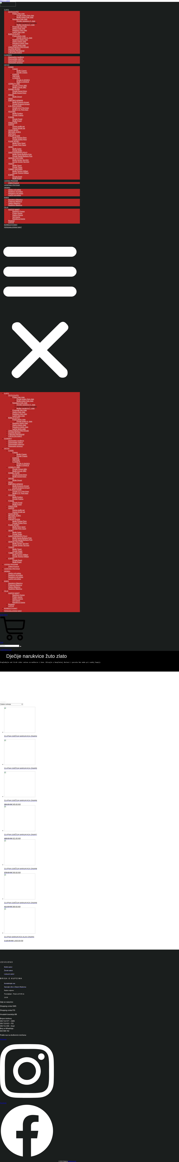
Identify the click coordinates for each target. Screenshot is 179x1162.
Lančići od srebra (14, 195)
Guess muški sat (18, 126)
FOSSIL (11, 117)
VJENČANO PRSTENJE (12, 185)
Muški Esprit (16, 178)
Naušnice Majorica (15, 205)
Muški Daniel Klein (19, 93)
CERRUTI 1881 (14, 84)
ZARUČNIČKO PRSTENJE (18, 47)
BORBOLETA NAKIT (10, 225)
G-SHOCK (16, 78)
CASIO (10, 67)
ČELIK (6, 207)
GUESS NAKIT (14, 209)
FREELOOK (12, 123)
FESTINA (11, 112)
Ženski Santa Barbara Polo (22, 156)
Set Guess (16, 217)
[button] (40, 310)
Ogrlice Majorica (14, 203)
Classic (15, 69)
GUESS (11, 125)
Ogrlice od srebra (14, 190)
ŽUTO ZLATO (13, 12)
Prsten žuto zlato (18, 14)
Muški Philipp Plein (19, 138)
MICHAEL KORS (14, 132)
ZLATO (6, 10)
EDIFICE (15, 74)
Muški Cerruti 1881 (19, 87)
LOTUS (11, 222)
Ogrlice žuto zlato (18, 28)
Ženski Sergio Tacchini (20, 162)
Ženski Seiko (17, 151)
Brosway (11, 221)
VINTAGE (16, 76)
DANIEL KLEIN (14, 89)
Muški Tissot (17, 165)
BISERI (6, 197)
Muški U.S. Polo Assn (20, 110)
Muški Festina (17, 113)
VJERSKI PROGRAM (16, 51)
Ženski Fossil (17, 119)
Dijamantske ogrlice (15, 59)
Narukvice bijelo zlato (20, 43)
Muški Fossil (17, 121)
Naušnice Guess (18, 211)
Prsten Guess (17, 213)
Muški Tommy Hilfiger (20, 171)
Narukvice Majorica (15, 200)
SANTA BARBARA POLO (17, 152)
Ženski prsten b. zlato (24, 38)
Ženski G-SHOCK (23, 80)
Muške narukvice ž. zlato (26, 25)
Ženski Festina (17, 115)
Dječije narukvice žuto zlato (27, 23)
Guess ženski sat (18, 128)
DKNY (10, 98)
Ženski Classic (22, 72)
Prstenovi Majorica (15, 201)
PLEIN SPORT (13, 141)
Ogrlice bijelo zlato (19, 41)
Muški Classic (22, 71)
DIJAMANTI (8, 55)
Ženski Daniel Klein (19, 91)
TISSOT (11, 164)
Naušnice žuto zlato (19, 30)
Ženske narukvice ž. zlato (26, 21)
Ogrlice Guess (17, 215)
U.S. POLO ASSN (14, 106)
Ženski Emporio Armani (21, 104)
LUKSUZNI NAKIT (15, 53)
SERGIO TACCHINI (15, 158)
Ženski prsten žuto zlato (25, 15)
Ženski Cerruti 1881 (19, 85)
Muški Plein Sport (18, 143)
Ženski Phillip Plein (19, 139)
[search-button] (20, 646)
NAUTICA (12, 134)
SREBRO (7, 187)
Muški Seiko (16, 149)
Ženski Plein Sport (19, 145)
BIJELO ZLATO (14, 34)
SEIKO (10, 147)
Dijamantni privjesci (15, 63)
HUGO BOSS (13, 130)
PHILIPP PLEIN (14, 136)
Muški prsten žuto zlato (25, 17)
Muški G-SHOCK (23, 82)
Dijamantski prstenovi (16, 61)
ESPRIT (11, 175)
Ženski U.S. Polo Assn (20, 108)
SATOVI (6, 65)
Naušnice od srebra (15, 191)
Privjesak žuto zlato (19, 27)
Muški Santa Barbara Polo (22, 154)
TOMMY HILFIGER (15, 169)
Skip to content (5, 1)
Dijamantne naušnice (16, 57)
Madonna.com (72, 1161)
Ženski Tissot (17, 167)
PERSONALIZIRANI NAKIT (13, 227)
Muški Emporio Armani (20, 102)
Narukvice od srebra (15, 193)
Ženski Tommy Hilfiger (20, 173)
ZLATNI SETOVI (14, 49)
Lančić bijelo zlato (19, 45)
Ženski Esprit (17, 177)
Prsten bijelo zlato (19, 36)
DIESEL (11, 95)
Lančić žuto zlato (18, 32)
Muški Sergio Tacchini (20, 160)
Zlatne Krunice (13, 183)
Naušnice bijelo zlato (20, 40)
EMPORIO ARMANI (15, 100)
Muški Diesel (17, 97)
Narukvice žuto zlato (19, 19)
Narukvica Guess (18, 219)
